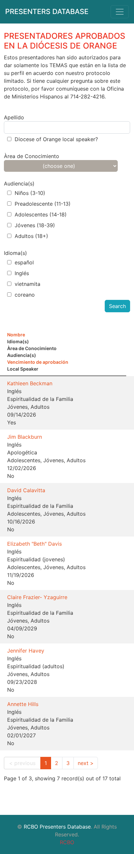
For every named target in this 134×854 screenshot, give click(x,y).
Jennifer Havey (25, 650)
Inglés (22, 273)
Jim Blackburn (24, 437)
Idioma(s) (15, 253)
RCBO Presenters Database (57, 826)
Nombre (16, 334)
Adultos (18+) (31, 236)
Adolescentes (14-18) (41, 214)
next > (86, 763)
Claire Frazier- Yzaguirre (37, 597)
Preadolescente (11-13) (43, 203)
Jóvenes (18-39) (35, 225)
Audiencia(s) (19, 183)
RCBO (67, 842)
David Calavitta (26, 490)
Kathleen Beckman (29, 383)
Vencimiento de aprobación (37, 362)
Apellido (14, 117)
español (24, 262)
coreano (25, 294)
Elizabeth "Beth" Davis (34, 543)
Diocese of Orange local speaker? (56, 139)
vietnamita (27, 284)
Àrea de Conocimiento (31, 156)
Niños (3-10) (30, 193)
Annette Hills (22, 704)
